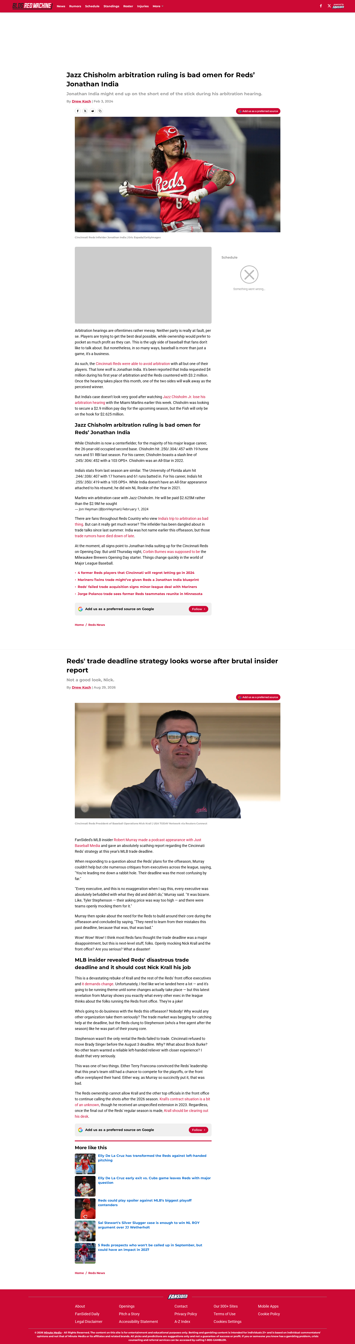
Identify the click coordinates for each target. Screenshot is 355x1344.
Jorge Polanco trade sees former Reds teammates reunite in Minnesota (140, 594)
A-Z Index (182, 1321)
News (61, 6)
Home (79, 625)
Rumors (75, 6)
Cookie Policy (269, 1314)
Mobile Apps (268, 1306)
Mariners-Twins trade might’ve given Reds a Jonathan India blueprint (138, 580)
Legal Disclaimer (88, 1321)
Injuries (143, 6)
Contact (181, 1306)
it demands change (97, 984)
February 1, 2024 (135, 509)
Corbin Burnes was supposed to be (171, 551)
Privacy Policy (185, 1314)
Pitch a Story (129, 1314)
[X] (329, 5)
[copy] (100, 111)
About (80, 1306)
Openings (126, 1306)
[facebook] (321, 5)
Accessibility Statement (138, 1321)
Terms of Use (225, 1314)
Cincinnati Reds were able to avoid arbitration (133, 363)
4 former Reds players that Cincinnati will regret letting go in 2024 (136, 573)
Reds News (96, 625)
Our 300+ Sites (226, 1306)
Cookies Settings (227, 1321)
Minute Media (53, 1332)
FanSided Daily (87, 1314)
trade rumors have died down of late (104, 536)
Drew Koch (81, 101)
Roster (128, 6)
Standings (111, 6)
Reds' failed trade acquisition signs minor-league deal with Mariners (137, 587)
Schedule (92, 6)
